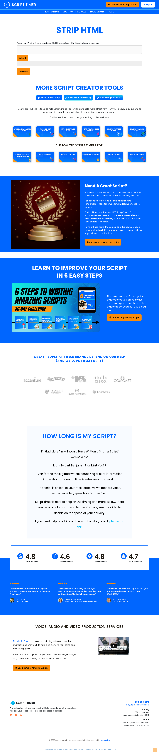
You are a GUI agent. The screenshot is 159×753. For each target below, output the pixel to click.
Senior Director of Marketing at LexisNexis (80, 601)
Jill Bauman (119, 599)
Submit (22, 58)
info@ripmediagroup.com (137, 704)
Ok (115, 749)
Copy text (23, 71)
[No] (155, 750)
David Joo (21, 599)
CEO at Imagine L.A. (120, 601)
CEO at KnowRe (22, 601)
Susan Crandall (72, 599)
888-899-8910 (142, 702)
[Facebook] (16, 715)
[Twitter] (21, 715)
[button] (122, 4)
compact (96, 43)
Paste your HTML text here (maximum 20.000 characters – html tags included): (53, 43)
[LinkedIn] (11, 715)
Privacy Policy (104, 740)
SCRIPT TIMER (24, 4)
